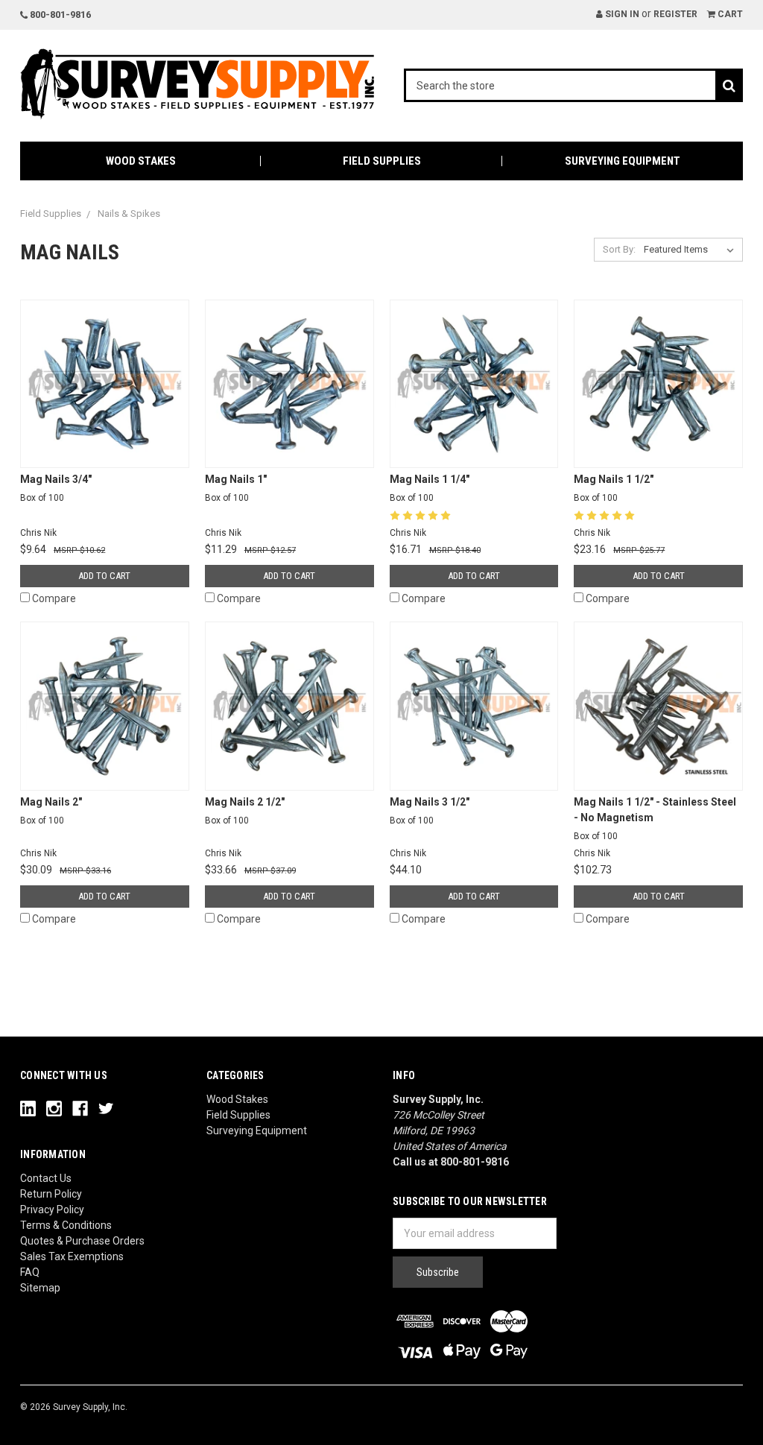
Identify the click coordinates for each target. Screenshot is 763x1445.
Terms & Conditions (66, 1225)
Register (675, 14)
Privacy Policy (52, 1209)
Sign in (621, 14)
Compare (54, 598)
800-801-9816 (59, 14)
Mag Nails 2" (51, 811)
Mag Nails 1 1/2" (613, 488)
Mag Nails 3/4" (56, 488)
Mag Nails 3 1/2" (429, 811)
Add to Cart (104, 575)
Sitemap (40, 1288)
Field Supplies (382, 161)
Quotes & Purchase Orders (82, 1241)
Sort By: (619, 249)
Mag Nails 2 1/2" (245, 811)
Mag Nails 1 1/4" (429, 488)
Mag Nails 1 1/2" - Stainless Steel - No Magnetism (655, 818)
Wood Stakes (141, 161)
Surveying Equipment (622, 161)
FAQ (29, 1272)
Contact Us (46, 1178)
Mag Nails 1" (236, 488)
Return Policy (51, 1194)
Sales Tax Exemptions (72, 1256)
